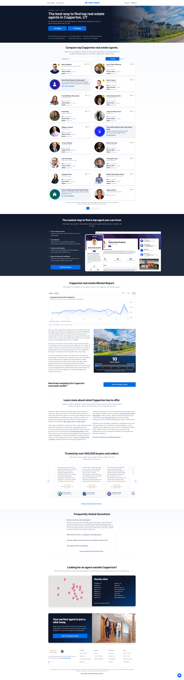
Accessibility (126, 662)
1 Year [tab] (123, 293)
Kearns (53, 439)
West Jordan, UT (119, 595)
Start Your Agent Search (70, 636)
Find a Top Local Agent (68, 86)
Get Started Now (111, 135)
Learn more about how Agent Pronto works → (92, 551)
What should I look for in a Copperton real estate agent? (84, 534)
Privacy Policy (127, 653)
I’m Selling (57, 28)
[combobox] (82, 59)
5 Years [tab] (134, 293)
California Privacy (128, 659)
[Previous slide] (48, 481)
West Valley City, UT (119, 597)
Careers (111, 662)
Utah (57, 10)
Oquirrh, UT (97, 597)
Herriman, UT (98, 587)
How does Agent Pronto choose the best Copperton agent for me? (87, 540)
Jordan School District (77, 431)
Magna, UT (97, 591)
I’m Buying (77, 28)
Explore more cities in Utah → (102, 603)
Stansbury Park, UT (119, 589)
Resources (82, 656)
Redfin (57, 324)
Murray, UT (97, 595)
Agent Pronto (51, 10)
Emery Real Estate (92, 492)
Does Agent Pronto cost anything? (77, 546)
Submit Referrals (98, 659)
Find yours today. (66, 658)
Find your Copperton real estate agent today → (107, 437)
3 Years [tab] (128, 293)
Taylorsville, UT (118, 591)
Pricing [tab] (51, 293)
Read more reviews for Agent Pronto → (92, 503)
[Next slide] (135, 481)
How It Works (83, 653)
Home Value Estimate (85, 659)
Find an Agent (51, 3)
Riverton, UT (117, 583)
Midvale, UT (97, 593)
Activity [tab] (56, 293)
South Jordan (81, 421)
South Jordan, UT (119, 587)
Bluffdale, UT (97, 583)
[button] (69, 593)
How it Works (60, 3)
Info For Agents (98, 656)
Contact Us (112, 656)
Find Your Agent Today (120, 384)
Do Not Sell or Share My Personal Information (92, 673)
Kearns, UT (97, 589)
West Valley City (69, 421)
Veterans (82, 662)
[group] (91, 481)
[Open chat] (179, 675)
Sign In (135, 3)
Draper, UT (97, 585)
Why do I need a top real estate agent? (79, 520)
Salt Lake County (110, 417)
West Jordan (85, 437)
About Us (127, 3)
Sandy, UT (117, 585)
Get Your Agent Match (68, 196)
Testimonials (112, 659)
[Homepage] (92, 3)
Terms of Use (126, 656)
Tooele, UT (117, 593)
